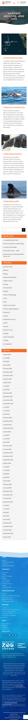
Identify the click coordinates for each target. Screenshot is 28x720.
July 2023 (6, 435)
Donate (4, 594)
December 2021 (8, 491)
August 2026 (7, 354)
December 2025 (8, 372)
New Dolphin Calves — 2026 (11, 251)
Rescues (6, 326)
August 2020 (7, 537)
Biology (6, 274)
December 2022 (8, 453)
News (5, 302)
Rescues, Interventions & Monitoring (11, 595)
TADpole (6, 333)
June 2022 (7, 470)
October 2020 (7, 530)
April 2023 (6, 442)
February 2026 (8, 368)
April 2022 (6, 477)
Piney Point (7, 312)
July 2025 (6, 386)
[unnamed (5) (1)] (21, 2)
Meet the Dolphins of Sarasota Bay (10, 609)
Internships (4, 617)
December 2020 (8, 526)
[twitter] (6, 635)
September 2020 (8, 533)
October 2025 (7, 379)
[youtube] (9, 635)
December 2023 (8, 421)
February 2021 (8, 523)
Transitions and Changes (10, 247)
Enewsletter (5, 627)
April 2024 (7, 414)
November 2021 (8, 495)
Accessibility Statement (8, 566)
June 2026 (7, 358)
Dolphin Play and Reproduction (14, 107)
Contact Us (5, 564)
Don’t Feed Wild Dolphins (8, 601)
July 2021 (6, 505)
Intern (5, 298)
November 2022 (8, 456)
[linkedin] (16, 635)
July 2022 (6, 467)
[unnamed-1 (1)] (6, 2)
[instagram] (12, 635)
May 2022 (6, 474)
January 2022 (7, 488)
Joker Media (17, 716)
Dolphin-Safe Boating (7, 597)
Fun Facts (4, 608)
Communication (6, 581)
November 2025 (8, 375)
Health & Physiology (7, 576)
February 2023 (8, 446)
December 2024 (8, 396)
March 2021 (7, 519)
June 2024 (7, 410)
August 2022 (7, 463)
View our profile (19, 686)
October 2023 (7, 425)
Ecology (6, 284)
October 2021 (7, 498)
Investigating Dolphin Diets (11, 240)
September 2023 (8, 428)
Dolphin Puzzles (8, 281)
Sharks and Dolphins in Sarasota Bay (14, 243)
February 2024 (8, 418)
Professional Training (7, 613)
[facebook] (3, 635)
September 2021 (8, 502)
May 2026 (6, 361)
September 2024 (8, 403)
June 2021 (7, 509)
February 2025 (8, 393)
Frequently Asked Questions (9, 611)
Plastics (6, 316)
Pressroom (5, 625)
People (4, 560)
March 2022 (7, 481)
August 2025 (7, 382)
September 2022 (8, 460)
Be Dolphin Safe (8, 267)
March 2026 (7, 365)
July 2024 (6, 407)
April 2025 (6, 389)
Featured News (8, 288)
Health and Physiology (10, 295)
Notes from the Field (9, 305)
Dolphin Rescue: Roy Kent (13, 154)
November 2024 (8, 400)
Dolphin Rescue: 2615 (11, 201)
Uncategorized (8, 344)
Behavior (6, 270)
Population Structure (9, 319)
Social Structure (8, 330)
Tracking (6, 340)
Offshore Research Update (13, 58)
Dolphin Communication (10, 277)
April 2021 (6, 516)
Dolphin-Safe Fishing (7, 599)
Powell (5, 323)
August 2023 (7, 432)
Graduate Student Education (9, 615)
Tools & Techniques (9, 337)
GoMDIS (6, 291)
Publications (5, 572)
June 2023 (7, 439)
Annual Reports (6, 629)
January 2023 (7, 449)
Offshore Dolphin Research (11, 309)
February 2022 (8, 484)
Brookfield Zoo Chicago (8, 562)
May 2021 (6, 512)
